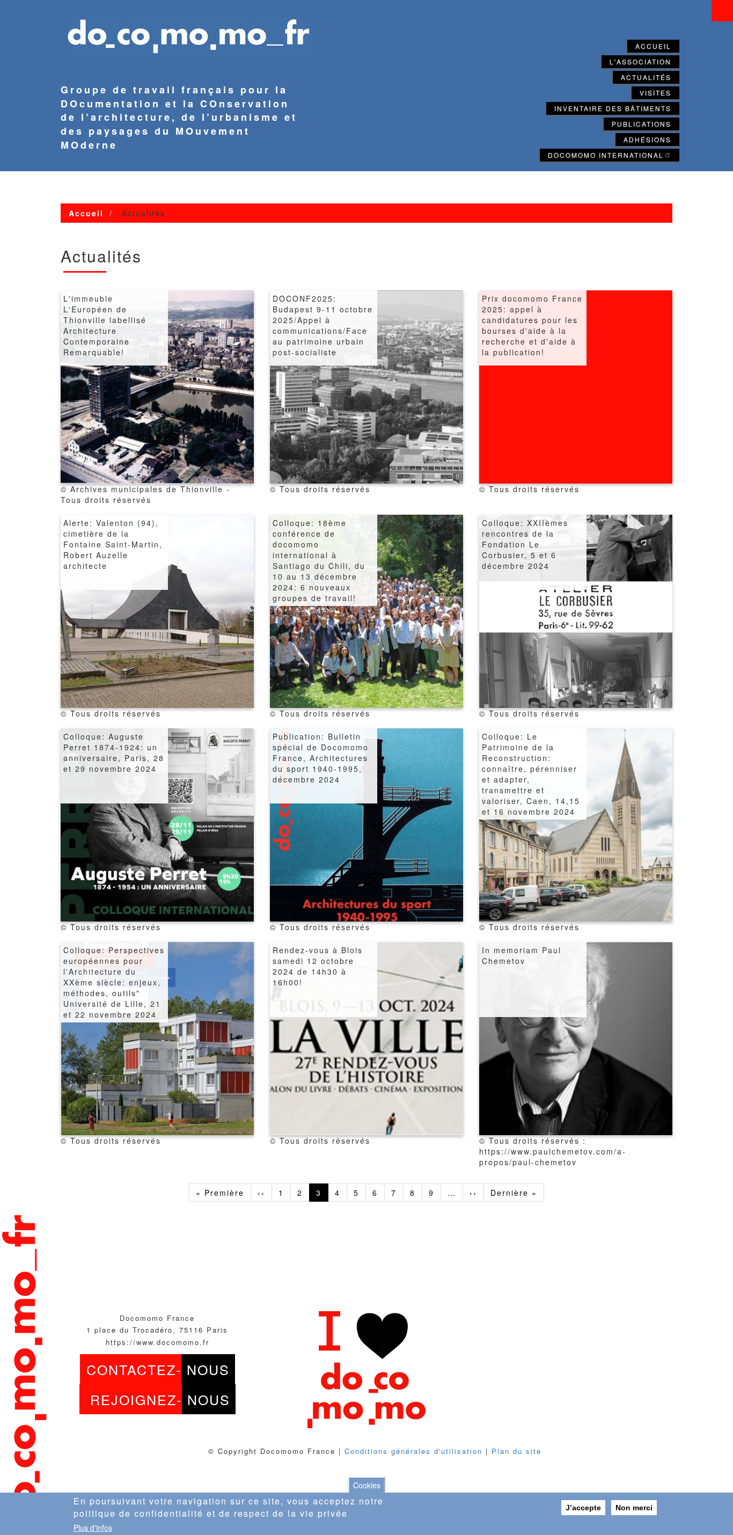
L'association (640, 61)
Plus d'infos (93, 1527)
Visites (655, 92)
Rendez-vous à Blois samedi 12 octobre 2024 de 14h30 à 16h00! (318, 966)
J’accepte (583, 1507)
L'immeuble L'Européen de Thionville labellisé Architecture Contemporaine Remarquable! (104, 325)
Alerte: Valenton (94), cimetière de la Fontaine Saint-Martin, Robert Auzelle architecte (113, 544)
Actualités (646, 77)
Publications (641, 123)
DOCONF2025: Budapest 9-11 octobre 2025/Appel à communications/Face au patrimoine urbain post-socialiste (323, 325)
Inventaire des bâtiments (612, 108)
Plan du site (516, 1451)
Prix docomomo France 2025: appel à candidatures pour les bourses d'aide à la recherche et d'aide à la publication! (532, 325)
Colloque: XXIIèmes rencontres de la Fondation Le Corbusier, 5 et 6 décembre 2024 (525, 544)
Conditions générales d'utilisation (413, 1451)
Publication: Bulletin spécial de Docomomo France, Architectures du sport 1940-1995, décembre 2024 (321, 758)
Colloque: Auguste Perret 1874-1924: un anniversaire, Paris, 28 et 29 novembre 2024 (113, 752)
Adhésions (647, 139)
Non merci (634, 1507)
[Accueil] (183, 29)
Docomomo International (606, 154)
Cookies (366, 1485)
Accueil (653, 45)
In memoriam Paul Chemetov (521, 955)
